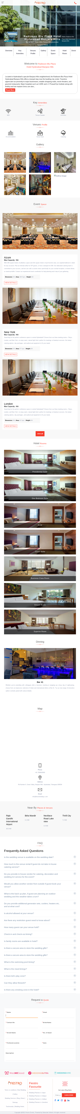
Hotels (64, 36)
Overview (8, 50)
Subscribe (68, 1095)
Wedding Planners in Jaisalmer (38, 1102)
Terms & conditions (11, 1090)
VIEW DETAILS (10, 283)
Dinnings (74, 50)
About (22, 1098)
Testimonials (10, 1106)
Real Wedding (22, 1090)
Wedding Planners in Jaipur (37, 1092)
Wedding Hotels (19, 1106)
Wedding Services (10, 1098)
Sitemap (15, 1102)
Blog (18, 1098)
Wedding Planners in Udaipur (37, 1096)
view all (40, 434)
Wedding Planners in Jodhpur (38, 1099)
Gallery (43, 50)
